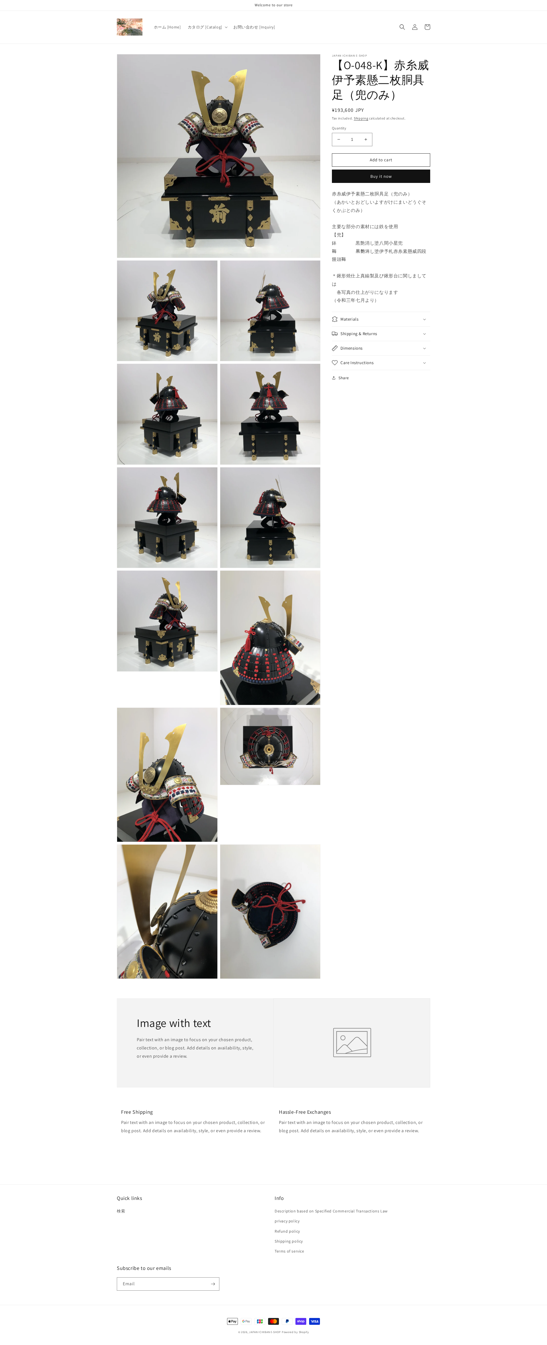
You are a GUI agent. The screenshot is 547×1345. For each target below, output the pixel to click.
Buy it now (381, 176)
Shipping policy (289, 1241)
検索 (121, 1211)
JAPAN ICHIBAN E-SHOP (265, 1332)
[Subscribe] (213, 1284)
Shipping (361, 118)
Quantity (339, 128)
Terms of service (289, 1251)
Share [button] (343, 377)
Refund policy (287, 1231)
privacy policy (287, 1221)
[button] (207, 27)
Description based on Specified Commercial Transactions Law (331, 1211)
